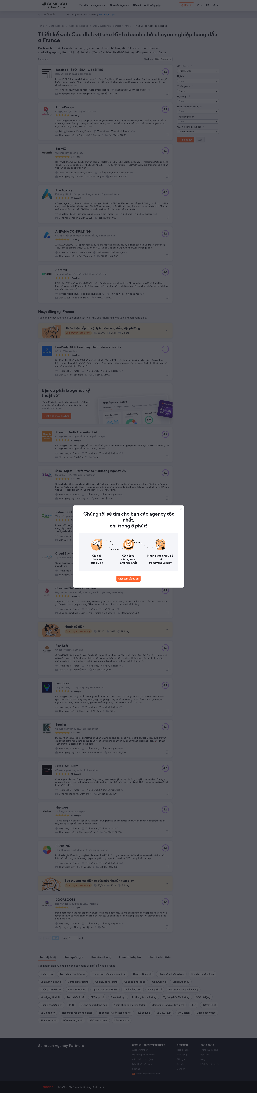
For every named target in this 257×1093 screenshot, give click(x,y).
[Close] (180, 509)
